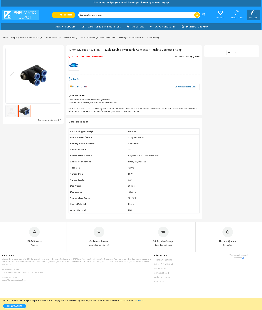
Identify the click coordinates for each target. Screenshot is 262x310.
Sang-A (14, 37)
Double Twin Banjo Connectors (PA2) (61, 37)
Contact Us (159, 281)
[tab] (134, 122)
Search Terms (160, 268)
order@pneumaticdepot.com (14, 280)
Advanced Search (161, 273)
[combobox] (139, 15)
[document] (131, 303)
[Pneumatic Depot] (20, 15)
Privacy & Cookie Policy (164, 264)
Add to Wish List (229, 52)
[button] (12, 75)
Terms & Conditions (163, 260)
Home (5, 37)
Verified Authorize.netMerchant (239, 256)
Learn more (139, 300)
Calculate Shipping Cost (185, 86)
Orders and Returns (162, 277)
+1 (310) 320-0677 (9, 277)
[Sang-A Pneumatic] (74, 65)
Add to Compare (234, 52)
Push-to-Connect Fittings (31, 37)
